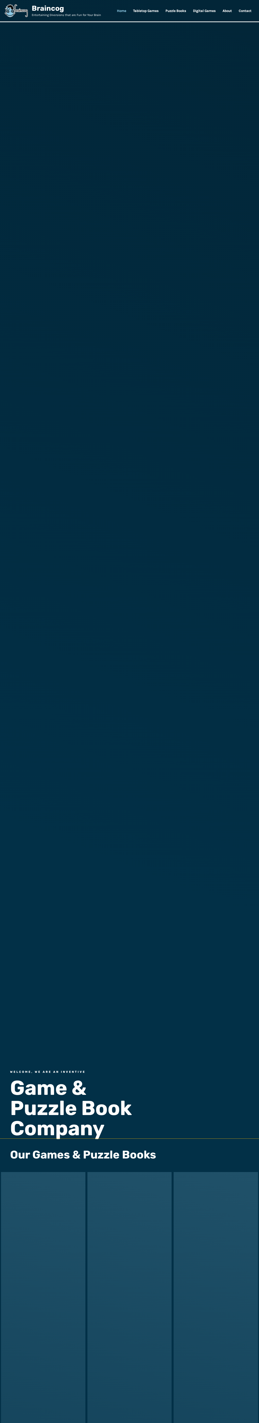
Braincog (48, 8)
